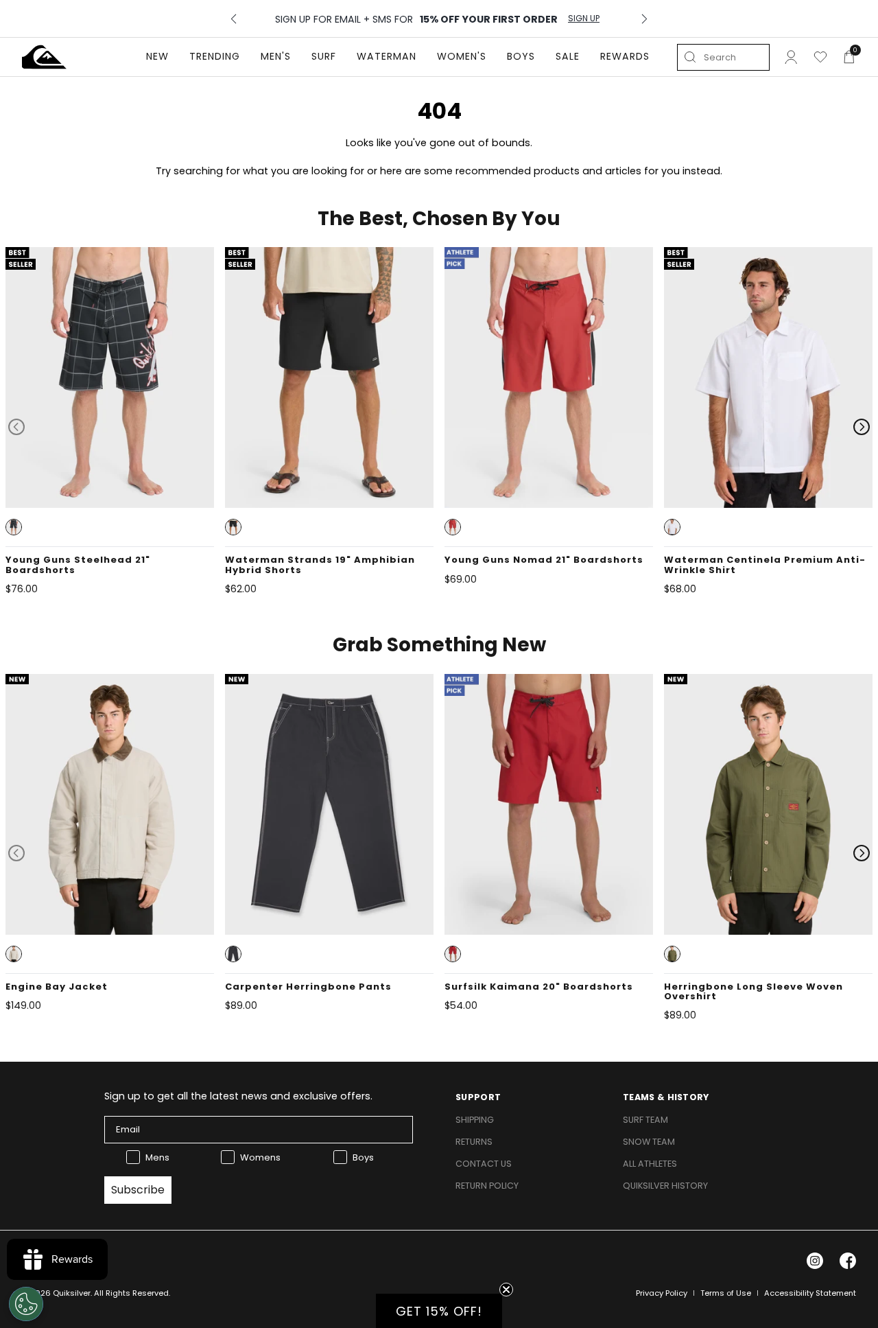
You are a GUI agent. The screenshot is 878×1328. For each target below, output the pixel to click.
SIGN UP (584, 18)
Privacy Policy (661, 1293)
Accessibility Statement (810, 1293)
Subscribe (138, 1190)
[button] (13, 527)
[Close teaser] (506, 1289)
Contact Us (483, 1163)
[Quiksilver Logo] (44, 57)
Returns (474, 1142)
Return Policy (487, 1185)
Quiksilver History (665, 1185)
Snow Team (649, 1142)
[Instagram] (815, 1261)
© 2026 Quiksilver (56, 1293)
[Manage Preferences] (26, 1304)
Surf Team (645, 1120)
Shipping (474, 1120)
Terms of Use (725, 1293)
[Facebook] (848, 1261)
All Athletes (650, 1163)
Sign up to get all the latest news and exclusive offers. (238, 1096)
